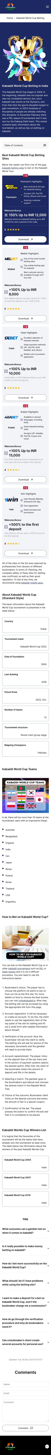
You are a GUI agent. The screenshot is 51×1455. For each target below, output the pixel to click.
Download (23, 239)
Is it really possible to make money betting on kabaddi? (22, 1248)
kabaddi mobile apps (32, 582)
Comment (23, 1428)
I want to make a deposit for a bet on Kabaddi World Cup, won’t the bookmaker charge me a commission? (24, 1302)
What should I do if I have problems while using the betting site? (22, 1282)
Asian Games (9, 971)
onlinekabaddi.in (27, 1000)
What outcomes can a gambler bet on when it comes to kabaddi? (24, 1231)
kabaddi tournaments (19, 968)
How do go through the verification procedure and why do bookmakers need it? (22, 1323)
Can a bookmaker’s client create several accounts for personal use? (22, 1342)
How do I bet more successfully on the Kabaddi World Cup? (24, 1265)
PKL (41, 968)
